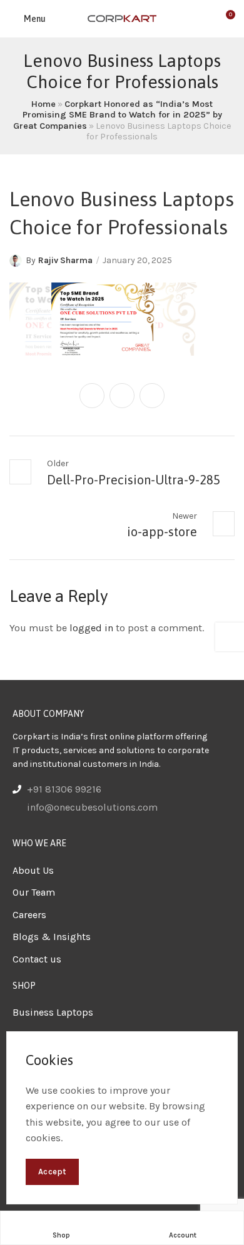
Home (43, 104)
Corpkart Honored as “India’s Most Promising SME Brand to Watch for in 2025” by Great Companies (117, 115)
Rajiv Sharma (65, 260)
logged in (91, 628)
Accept (52, 1171)
